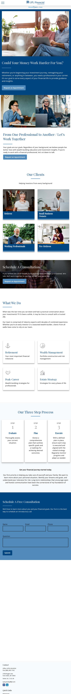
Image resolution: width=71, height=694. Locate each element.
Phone (50, 524)
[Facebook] (4, 685)
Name (5, 524)
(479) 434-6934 (11, 668)
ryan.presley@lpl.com (9, 682)
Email (27, 524)
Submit (7, 553)
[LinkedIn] (7, 685)
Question (6, 536)
